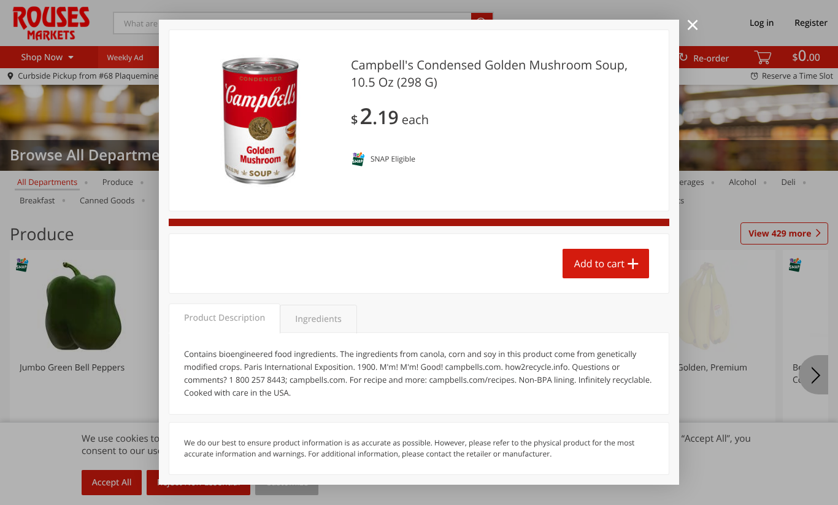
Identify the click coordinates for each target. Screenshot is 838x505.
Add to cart (599, 263)
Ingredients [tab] (318, 319)
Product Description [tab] (224, 318)
